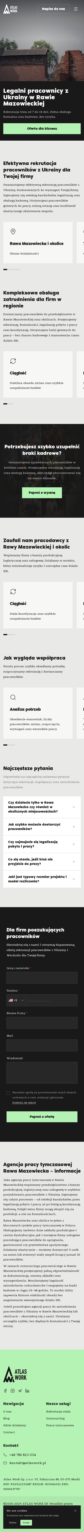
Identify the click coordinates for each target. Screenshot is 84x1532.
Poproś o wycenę (42, 493)
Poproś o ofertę (42, 1117)
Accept (26, 1522)
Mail (10, 1035)
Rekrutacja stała (58, 1411)
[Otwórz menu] (76, 9)
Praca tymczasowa (60, 1425)
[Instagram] (13, 1391)
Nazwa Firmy (17, 1013)
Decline (12, 1522)
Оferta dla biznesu (42, 128)
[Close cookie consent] (75, 1511)
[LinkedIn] (27, 1391)
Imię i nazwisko (19, 968)
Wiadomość (15, 1058)
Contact (9, 1432)
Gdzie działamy (14, 1425)
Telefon (13, 990)
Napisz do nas (53, 9)
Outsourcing (55, 1418)
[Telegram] (20, 1391)
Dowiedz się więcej (24, 1102)
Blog (6, 1418)
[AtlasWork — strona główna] (10, 9)
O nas (7, 1411)
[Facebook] (5, 1391)
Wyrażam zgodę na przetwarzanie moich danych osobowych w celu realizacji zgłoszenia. (44, 1097)
